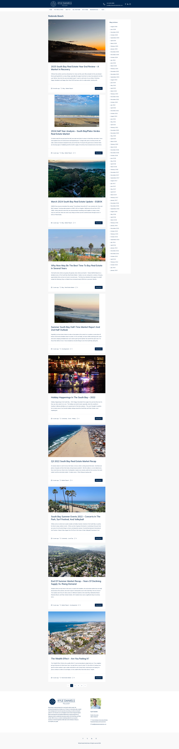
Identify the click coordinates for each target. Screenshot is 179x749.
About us (68, 9)
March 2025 (114, 43)
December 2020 (115, 130)
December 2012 (115, 250)
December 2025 (115, 32)
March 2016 (114, 220)
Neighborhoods (94, 9)
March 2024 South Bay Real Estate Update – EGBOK (76, 201)
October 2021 (114, 113)
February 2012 (114, 262)
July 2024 (113, 60)
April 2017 (113, 192)
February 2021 (114, 127)
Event (69, 418)
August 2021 (114, 116)
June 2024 (113, 63)
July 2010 (113, 267)
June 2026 (113, 29)
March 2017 (114, 194)
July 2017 (113, 183)
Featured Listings (58, 9)
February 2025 (114, 46)
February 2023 (114, 94)
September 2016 (115, 208)
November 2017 (115, 175)
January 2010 (114, 270)
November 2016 (115, 206)
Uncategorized (65, 349)
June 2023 (113, 82)
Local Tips (70, 538)
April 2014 (113, 245)
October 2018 (114, 155)
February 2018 (114, 169)
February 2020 (114, 144)
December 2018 (115, 150)
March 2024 (114, 65)
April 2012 (113, 259)
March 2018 (114, 166)
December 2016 (115, 203)
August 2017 (114, 180)
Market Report (69, 88)
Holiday (74, 418)
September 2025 (115, 37)
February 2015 (114, 234)
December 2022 (115, 96)
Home (50, 9)
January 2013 (114, 248)
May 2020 (113, 136)
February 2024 (114, 68)
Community (64, 418)
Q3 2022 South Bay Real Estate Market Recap (73, 461)
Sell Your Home (76, 9)
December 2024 (115, 51)
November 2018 (115, 152)
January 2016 (114, 225)
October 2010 (114, 264)
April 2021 (113, 124)
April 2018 (113, 164)
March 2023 (114, 91)
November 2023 (115, 74)
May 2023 (113, 85)
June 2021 (113, 119)
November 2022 (115, 99)
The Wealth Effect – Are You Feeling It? (70, 658)
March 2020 (114, 141)
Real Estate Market (69, 287)
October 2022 (114, 102)
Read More (98, 88)
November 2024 (115, 54)
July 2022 (113, 105)
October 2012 (114, 256)
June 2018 (113, 158)
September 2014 (115, 239)
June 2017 (113, 186)
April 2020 (113, 138)
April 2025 (113, 40)
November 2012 (115, 253)
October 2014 (114, 236)
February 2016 (114, 222)
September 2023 (115, 77)
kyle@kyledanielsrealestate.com (115, 5)
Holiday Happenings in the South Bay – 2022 (73, 397)
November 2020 (115, 133)
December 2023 (115, 71)
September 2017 (115, 178)
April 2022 (113, 108)
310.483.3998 (110, 3)
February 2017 (114, 197)
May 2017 (113, 189)
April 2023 (113, 88)
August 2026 (114, 26)
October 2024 (114, 57)
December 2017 (115, 172)
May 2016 (113, 214)
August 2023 (114, 79)
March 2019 (114, 147)
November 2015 (115, 228)
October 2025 (114, 35)
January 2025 (114, 49)
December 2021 (115, 110)
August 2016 (114, 211)
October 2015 (114, 231)
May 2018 (113, 161)
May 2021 (113, 122)
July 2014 (113, 242)
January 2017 (114, 200)
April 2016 (113, 217)
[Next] (85, 685)
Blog (103, 9)
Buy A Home (85, 9)
